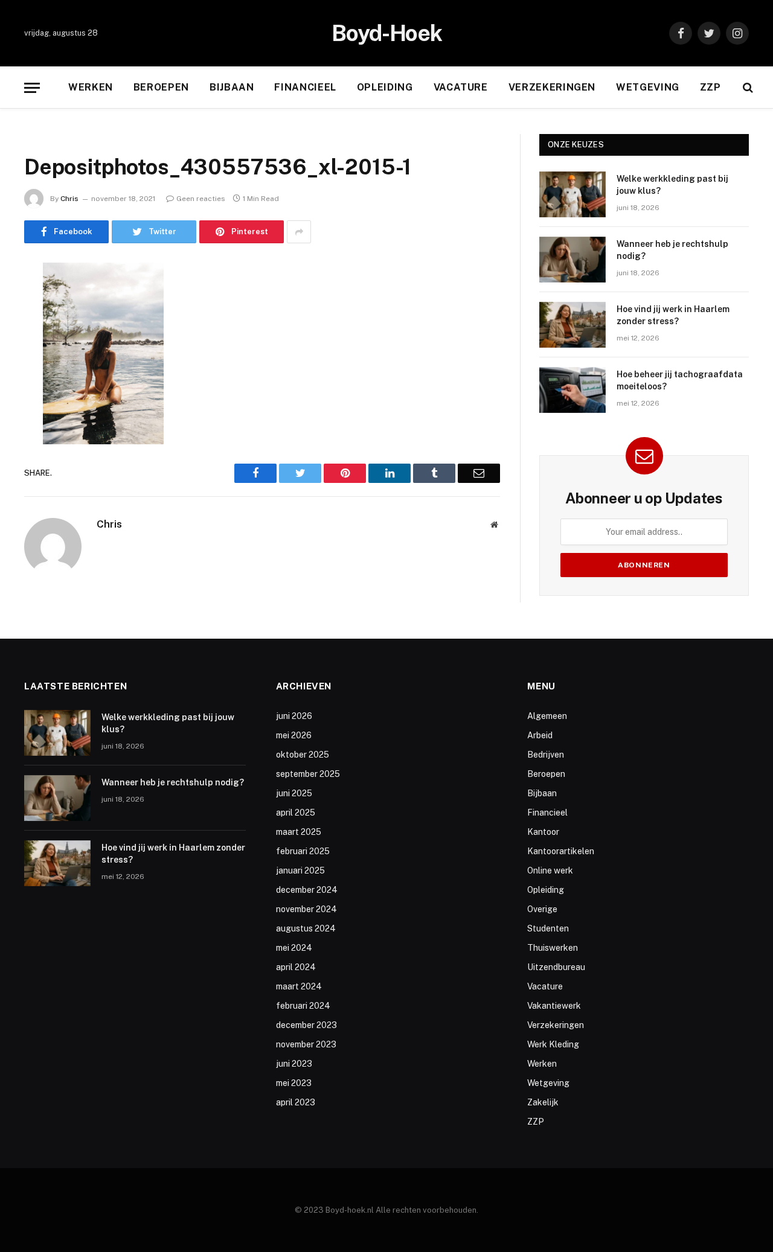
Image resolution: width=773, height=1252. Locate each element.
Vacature (461, 87)
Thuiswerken (552, 948)
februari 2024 (303, 1006)
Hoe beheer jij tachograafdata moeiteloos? (680, 380)
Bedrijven (545, 754)
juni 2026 (294, 716)
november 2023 (306, 1044)
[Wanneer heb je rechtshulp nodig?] (572, 260)
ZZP (710, 87)
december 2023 (306, 1025)
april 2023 (295, 1102)
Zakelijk (543, 1102)
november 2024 (306, 909)
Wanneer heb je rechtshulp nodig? (672, 250)
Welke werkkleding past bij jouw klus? (672, 185)
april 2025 (295, 812)
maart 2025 (298, 832)
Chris (69, 198)
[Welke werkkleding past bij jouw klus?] (572, 194)
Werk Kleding (553, 1044)
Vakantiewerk (554, 1006)
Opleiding (385, 87)
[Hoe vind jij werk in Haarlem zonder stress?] (572, 325)
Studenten (548, 928)
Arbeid (540, 735)
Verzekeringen (551, 87)
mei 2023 (294, 1083)
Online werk (550, 870)
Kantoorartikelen (560, 851)
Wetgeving (647, 87)
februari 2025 (303, 851)
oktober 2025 (302, 754)
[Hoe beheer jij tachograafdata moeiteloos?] (572, 390)
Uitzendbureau (556, 967)
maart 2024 (299, 986)
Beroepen (161, 87)
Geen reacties (200, 198)
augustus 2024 (306, 928)
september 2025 (308, 774)
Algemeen (547, 716)
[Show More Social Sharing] (299, 231)
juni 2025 (294, 793)
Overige (542, 909)
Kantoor (543, 832)
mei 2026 (294, 735)
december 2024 (307, 890)
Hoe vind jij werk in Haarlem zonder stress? (673, 315)
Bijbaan (232, 87)
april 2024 (296, 967)
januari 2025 (300, 870)
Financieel (305, 87)
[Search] (746, 87)
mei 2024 (294, 948)
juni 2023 (294, 1063)
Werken (90, 87)
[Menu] (32, 87)
